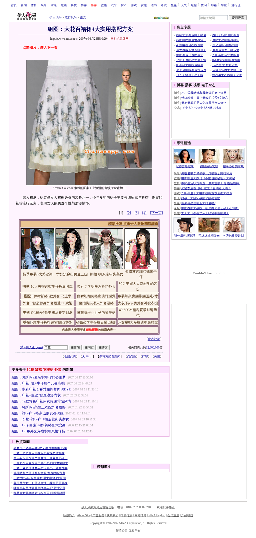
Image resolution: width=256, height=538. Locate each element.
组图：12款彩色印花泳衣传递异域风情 (41, 401)
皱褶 (38, 369)
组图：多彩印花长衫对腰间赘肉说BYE (41, 389)
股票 (64, 4)
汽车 (114, 4)
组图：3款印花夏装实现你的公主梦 (39, 377)
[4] (144, 213)
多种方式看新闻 (109, 356)
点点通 (131, 356)
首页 (14, 4)
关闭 (157, 356)
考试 (164, 4)
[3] (136, 213)
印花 (30, 369)
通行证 (236, 4)
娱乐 (44, 4)
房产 (124, 4)
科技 (74, 4)
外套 (58, 369)
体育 (34, 4)
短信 (194, 4)
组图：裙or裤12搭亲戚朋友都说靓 (38, 413)
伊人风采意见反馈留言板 (97, 507)
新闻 (24, 4)
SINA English (156, 515)
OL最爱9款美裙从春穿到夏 (51, 313)
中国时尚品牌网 (118, 38)
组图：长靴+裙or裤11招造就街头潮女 (40, 419)
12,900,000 (153, 347)
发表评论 (154, 339)
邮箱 (214, 4)
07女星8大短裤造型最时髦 (138, 322)
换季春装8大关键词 (37, 274)
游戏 (134, 4)
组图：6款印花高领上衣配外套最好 (39, 407)
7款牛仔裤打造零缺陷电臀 (52, 322)
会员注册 (173, 515)
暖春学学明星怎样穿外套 (96, 286)
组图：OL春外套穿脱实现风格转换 (38, 431)
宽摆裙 (48, 369)
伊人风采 (56, 17)
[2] (129, 213)
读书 (154, 4)
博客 (84, 4)
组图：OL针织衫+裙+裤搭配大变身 (39, 425)
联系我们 (112, 515)
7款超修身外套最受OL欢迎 (51, 303)
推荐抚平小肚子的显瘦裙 (96, 313)
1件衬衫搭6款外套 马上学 (52, 296)
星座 (174, 4)
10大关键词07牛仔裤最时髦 (52, 286)
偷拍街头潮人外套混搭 (96, 303)
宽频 (104, 4)
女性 (144, 4)
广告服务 (98, 515)
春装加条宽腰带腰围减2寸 (138, 296)
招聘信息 (126, 515)
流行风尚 (71, 17)
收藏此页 (70, 356)
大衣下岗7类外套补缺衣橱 (138, 303)
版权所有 (134, 531)
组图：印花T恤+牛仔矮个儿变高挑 (38, 383)
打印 (145, 356)
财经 (54, 4)
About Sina (83, 515)
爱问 (204, 4)
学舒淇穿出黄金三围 (72, 274)
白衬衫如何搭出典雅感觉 (96, 296)
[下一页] (156, 213)
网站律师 (140, 515)
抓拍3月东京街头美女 (106, 274)
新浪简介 (69, 515)
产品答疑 (187, 515)
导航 (224, 4)
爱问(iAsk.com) (31, 347)
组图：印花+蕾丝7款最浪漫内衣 (36, 395)
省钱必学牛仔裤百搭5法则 (96, 322)
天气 (184, 4)
